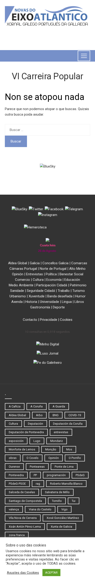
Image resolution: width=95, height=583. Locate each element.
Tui (73, 501)
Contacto (30, 320)
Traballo (64, 291)
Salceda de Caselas (22, 492)
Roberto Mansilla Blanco (66, 483)
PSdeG (80, 475)
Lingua (67, 302)
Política (51, 274)
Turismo (78, 291)
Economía (54, 280)
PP (35, 475)
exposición (16, 441)
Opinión (17, 274)
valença (14, 509)
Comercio (22, 280)
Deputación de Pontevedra (26, 432)
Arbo (39, 415)
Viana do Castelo (40, 509)
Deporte (59, 307)
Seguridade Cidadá (41, 291)
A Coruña (36, 406)
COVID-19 (74, 415)
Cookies (66, 320)
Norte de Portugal (53, 269)
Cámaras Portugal (23, 269)
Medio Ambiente (21, 285)
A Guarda (59, 406)
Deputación (35, 423)
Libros (79, 302)
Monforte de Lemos (22, 449)
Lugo (36, 441)
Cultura (38, 280)
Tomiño (57, 501)
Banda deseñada (59, 296)
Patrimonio (78, 285)
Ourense (14, 466)
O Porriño (75, 458)
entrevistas (61, 432)
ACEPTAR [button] (51, 572)
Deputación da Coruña (68, 423)
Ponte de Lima (64, 466)
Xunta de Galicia (61, 526)
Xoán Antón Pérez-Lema (25, 526)
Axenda (17, 302)
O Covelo (33, 458)
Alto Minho (77, 269)
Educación (72, 280)
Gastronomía (40, 307)
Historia (31, 302)
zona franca (17, 535)
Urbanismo (17, 296)
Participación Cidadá (51, 285)
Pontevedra (16, 475)
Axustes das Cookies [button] (23, 573)
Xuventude (37, 296)
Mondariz (56, 441)
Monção (50, 449)
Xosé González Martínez (63, 518)
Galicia (35, 263)
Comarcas (79, 263)
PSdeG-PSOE (17, 483)
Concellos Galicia (55, 263)
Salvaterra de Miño (57, 492)
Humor (80, 296)
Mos (69, 449)
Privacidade (48, 320)
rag (38, 483)
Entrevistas (34, 274)
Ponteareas (37, 466)
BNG (56, 415)
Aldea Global (17, 263)
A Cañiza (15, 406)
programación (56, 475)
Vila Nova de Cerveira (23, 518)
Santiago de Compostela (25, 501)
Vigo (64, 509)
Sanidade (17, 291)
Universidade (49, 302)
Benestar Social (71, 274)
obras (13, 458)
